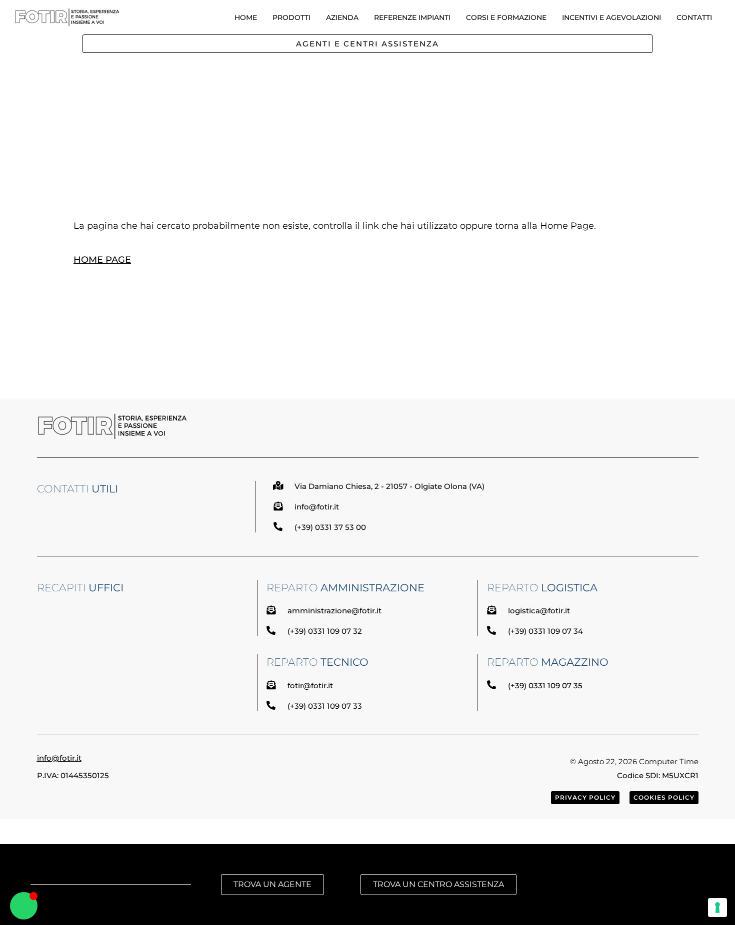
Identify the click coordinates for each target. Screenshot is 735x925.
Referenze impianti (412, 17)
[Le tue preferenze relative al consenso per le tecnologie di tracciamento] (717, 907)
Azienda (342, 17)
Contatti (694, 17)
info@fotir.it (59, 758)
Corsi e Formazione (506, 17)
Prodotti (291, 17)
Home (245, 17)
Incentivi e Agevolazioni (611, 17)
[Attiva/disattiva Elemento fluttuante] (24, 906)
